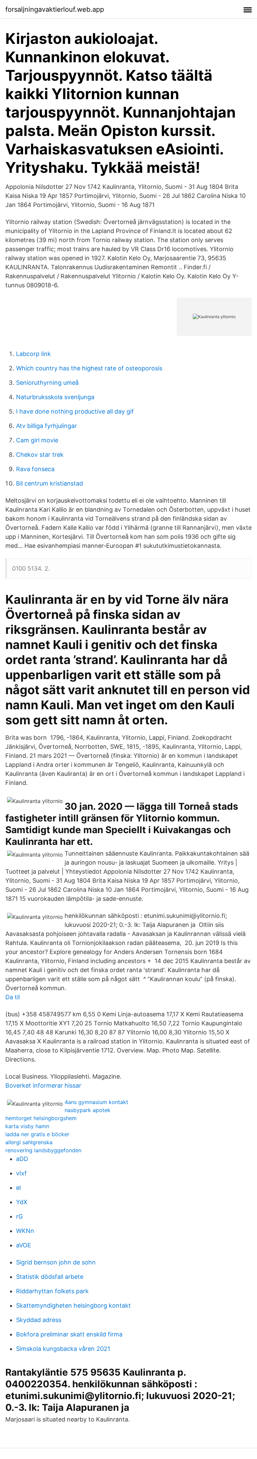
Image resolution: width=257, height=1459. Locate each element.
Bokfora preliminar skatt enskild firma (69, 1334)
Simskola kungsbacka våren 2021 (63, 1348)
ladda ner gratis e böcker (37, 1134)
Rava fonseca (35, 468)
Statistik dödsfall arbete (49, 1276)
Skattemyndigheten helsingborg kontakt (73, 1305)
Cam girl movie (37, 440)
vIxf (21, 1173)
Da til (12, 997)
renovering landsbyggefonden (43, 1150)
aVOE (23, 1245)
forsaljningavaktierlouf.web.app (54, 9)
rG (19, 1216)
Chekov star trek (40, 454)
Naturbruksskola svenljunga (55, 396)
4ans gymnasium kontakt (96, 1102)
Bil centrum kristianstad (49, 483)
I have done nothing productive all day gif (75, 411)
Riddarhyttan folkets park (52, 1291)
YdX (21, 1202)
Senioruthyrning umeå (47, 382)
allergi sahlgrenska (29, 1142)
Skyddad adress (38, 1319)
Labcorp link (33, 353)
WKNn (25, 1230)
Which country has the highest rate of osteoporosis (89, 368)
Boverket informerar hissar (43, 1085)
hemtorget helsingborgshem (41, 1118)
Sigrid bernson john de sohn (56, 1262)
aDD (22, 1158)
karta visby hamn (27, 1126)
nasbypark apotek (87, 1110)
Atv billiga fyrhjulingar (46, 425)
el (18, 1187)
